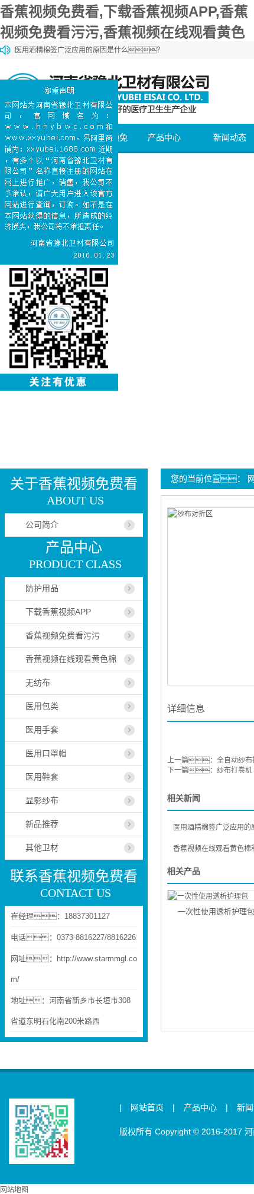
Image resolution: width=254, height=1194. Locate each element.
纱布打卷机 (234, 770)
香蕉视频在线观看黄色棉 (70, 659)
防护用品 (41, 588)
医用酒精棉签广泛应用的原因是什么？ (89, 50)
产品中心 (164, 137)
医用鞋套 (41, 776)
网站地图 (14, 1190)
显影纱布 (41, 800)
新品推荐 (41, 824)
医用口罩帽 (46, 753)
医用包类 (41, 706)
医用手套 (41, 729)
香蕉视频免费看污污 (62, 635)
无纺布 (37, 682)
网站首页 (147, 1107)
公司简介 (41, 524)
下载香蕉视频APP (58, 611)
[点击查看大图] (190, 514)
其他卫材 (41, 847)
